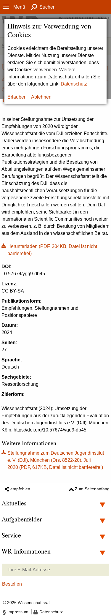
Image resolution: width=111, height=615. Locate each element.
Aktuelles (14, 503)
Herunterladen (49, 249)
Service (11, 535)
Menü (19, 7)
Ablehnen (41, 96)
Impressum (17, 611)
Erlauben (17, 96)
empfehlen (20, 488)
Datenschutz (74, 83)
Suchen (47, 7)
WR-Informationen (26, 551)
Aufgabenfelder (21, 519)
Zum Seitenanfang (92, 488)
